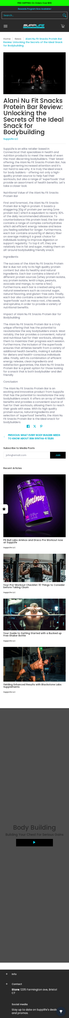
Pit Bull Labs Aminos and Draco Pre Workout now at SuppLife (33, 541)
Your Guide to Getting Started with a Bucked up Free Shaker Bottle (32, 634)
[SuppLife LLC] (34, 26)
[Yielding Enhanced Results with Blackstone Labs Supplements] (34, 664)
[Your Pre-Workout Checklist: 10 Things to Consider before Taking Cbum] (34, 568)
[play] (34, 842)
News (18, 39)
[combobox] (32, 15)
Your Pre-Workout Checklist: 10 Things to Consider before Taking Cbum (34, 586)
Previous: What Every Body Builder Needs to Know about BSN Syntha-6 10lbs (34, 436)
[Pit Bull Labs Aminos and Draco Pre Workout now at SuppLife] (34, 505)
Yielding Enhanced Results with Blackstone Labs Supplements (32, 686)
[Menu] (5, 26)
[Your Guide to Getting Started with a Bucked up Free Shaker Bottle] (34, 615)
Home (7, 39)
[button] (63, 26)
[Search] (64, 15)
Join (57, 455)
